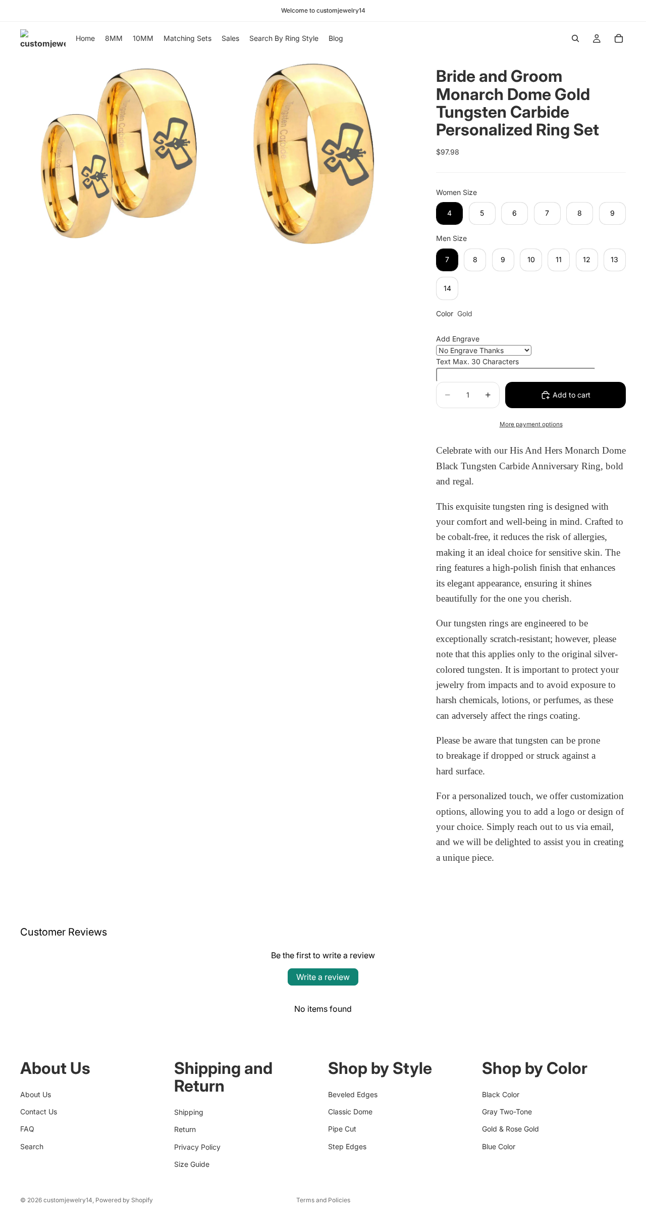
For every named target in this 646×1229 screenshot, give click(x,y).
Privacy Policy (197, 1146)
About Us (35, 1094)
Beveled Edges (353, 1094)
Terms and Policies (323, 1200)
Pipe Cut (342, 1128)
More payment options (531, 424)
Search (31, 1146)
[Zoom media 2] (314, 152)
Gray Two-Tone (507, 1111)
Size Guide (191, 1163)
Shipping (188, 1111)
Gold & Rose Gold (510, 1128)
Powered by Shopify (124, 1200)
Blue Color (498, 1146)
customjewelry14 (67, 1200)
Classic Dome (350, 1111)
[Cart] (619, 38)
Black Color (500, 1094)
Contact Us (38, 1111)
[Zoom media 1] (117, 152)
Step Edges (347, 1146)
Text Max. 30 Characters (477, 361)
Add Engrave (457, 338)
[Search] (575, 38)
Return (185, 1129)
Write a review (323, 977)
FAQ (27, 1128)
